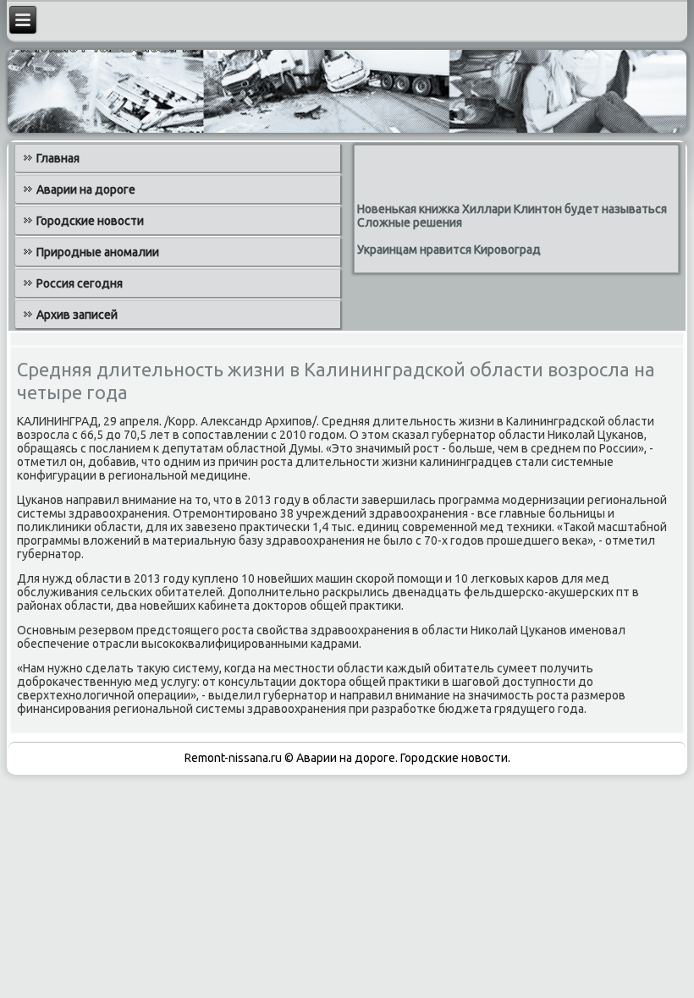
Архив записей (77, 314)
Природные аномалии (97, 252)
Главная (58, 158)
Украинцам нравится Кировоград (449, 249)
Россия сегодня (79, 283)
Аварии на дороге (85, 189)
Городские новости (90, 221)
